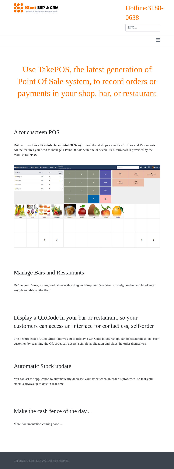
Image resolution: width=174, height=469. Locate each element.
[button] (158, 40)
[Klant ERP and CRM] (36, 7)
